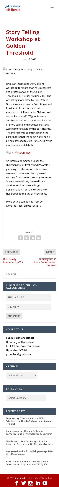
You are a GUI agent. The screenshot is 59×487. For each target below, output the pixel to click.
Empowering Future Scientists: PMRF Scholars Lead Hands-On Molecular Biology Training (28, 421)
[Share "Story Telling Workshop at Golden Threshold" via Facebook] (20, 238)
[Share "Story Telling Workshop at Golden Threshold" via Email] (39, 238)
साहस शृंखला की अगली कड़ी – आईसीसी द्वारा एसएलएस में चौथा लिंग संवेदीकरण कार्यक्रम (29, 453)
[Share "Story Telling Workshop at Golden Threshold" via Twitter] (26, 238)
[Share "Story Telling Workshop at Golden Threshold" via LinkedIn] (32, 238)
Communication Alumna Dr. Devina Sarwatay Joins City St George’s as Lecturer (29, 432)
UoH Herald (20, 478)
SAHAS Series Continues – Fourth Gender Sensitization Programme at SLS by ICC (27, 463)
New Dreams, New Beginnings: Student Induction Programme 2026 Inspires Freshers (29, 442)
